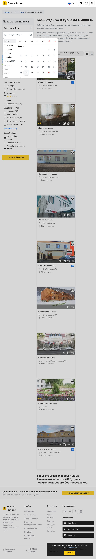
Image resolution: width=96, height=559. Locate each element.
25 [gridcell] (26, 73)
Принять (69, 553)
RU (73, 3)
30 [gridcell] (54, 73)
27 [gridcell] (38, 73)
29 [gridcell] (49, 73)
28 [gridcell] (43, 73)
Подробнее (72, 548)
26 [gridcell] (32, 73)
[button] (80, 3)
